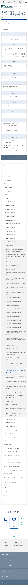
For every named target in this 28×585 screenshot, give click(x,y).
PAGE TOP (14, 536)
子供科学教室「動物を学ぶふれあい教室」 (15, 392)
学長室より (5, 161)
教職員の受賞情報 (8, 187)
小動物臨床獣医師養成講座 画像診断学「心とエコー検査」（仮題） (15, 353)
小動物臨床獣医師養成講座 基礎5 (13, 316)
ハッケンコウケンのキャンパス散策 (12, 462)
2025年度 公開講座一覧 (10, 205)
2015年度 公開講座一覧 (10, 242)
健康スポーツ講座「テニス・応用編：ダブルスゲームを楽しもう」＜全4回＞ (15, 414)
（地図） (20, 88)
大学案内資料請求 (6, 523)
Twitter (9, 2)
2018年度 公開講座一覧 (10, 231)
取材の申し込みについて (9, 440)
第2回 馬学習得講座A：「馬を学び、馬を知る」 (15, 288)
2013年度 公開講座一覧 (10, 422)
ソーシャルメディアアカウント (11, 437)
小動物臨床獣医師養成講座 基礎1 (13, 301)
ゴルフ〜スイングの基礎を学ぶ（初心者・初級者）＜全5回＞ (15, 279)
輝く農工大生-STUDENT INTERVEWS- (12, 466)
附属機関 (5, 502)
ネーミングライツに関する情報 (11, 451)
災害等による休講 (17, 6)
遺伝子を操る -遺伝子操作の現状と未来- (15, 261)
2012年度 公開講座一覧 (10, 426)
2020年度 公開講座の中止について (12, 223)
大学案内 (6, 157)
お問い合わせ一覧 (22, 523)
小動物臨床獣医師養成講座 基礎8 (13, 327)
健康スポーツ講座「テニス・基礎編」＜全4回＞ (15, 409)
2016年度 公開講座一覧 (10, 238)
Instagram (22, 545)
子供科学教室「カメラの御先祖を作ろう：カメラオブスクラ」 (15, 376)
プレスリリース (7, 183)
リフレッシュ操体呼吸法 (11, 404)
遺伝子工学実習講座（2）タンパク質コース (15, 269)
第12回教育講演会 (10, 345)
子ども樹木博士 (9, 401)
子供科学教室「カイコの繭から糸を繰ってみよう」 (15, 387)
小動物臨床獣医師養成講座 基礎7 (13, 323)
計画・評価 (5, 169)
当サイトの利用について (8, 560)
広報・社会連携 (6, 176)
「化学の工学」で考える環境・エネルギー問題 (15, 358)
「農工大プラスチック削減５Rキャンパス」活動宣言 (14, 483)
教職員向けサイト (6, 576)
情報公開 (5, 172)
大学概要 (5, 165)
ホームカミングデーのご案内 (10, 430)
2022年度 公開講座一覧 (10, 216)
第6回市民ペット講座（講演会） (13, 348)
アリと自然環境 (9, 245)
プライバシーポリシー (8, 565)
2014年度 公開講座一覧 (10, 419)
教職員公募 (5, 495)
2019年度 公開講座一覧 (10, 227)
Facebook (4, 2)
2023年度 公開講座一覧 (10, 212)
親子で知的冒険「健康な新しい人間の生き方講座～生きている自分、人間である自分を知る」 (15, 256)
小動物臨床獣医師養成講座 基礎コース (14, 297)
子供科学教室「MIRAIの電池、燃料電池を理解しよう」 (16, 382)
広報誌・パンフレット (9, 433)
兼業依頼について (8, 444)
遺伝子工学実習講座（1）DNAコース (14, 265)
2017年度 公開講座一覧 (10, 234)
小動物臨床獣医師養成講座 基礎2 (13, 305)
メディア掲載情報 (8, 191)
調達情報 (5, 499)
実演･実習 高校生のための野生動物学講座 (15, 283)
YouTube (14, 2)
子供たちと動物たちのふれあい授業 (14, 363)
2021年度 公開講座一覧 (10, 220)
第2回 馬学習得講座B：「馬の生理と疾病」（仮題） (15, 293)
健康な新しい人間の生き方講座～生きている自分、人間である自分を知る (15, 250)
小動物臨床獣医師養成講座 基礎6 (13, 320)
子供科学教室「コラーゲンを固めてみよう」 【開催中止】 (15, 396)
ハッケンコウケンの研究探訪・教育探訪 (13, 470)
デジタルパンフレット (14, 524)
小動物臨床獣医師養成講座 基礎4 (13, 312)
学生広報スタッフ (8, 473)
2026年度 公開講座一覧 (10, 202)
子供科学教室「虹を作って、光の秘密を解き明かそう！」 (15, 371)
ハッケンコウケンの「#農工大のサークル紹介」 (13, 478)
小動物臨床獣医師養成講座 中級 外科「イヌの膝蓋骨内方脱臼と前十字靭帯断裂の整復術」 (15, 340)
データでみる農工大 (7, 491)
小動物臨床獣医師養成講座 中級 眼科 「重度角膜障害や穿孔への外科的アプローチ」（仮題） (16, 333)
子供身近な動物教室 (10, 367)
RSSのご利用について (8, 571)
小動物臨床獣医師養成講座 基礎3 (13, 309)
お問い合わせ (5, 554)
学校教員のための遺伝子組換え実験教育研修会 (15, 273)
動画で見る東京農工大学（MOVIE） (12, 455)
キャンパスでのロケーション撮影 (11, 448)
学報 (5, 487)
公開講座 (6, 194)
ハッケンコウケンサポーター (10, 459)
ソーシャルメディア (14, 549)
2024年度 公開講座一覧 (10, 209)
